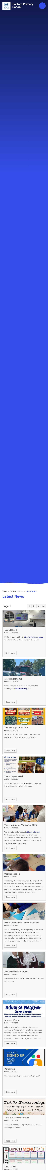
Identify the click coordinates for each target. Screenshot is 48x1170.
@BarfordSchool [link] (33, 832)
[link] (29, 606)
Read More (10, 653)
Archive (41, 606)
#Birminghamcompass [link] (33, 637)
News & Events (16, 591)
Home (4, 591)
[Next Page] (33, 606)
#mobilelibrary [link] (21, 689)
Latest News (31, 591)
